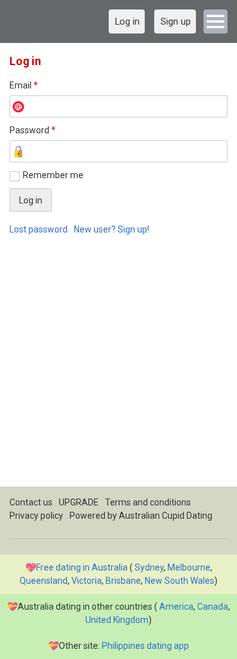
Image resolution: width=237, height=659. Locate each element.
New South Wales (179, 581)
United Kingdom (117, 620)
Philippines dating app (145, 646)
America (176, 607)
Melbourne (188, 567)
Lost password (38, 229)
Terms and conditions (148, 502)
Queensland (44, 581)
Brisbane (123, 581)
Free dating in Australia (82, 567)
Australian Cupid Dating (165, 516)
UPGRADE (79, 502)
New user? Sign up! (111, 229)
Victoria (86, 581)
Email (23, 85)
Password (32, 130)
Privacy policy (36, 516)
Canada (212, 607)
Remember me (53, 175)
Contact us (30, 502)
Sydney (149, 567)
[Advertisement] (118, 368)
